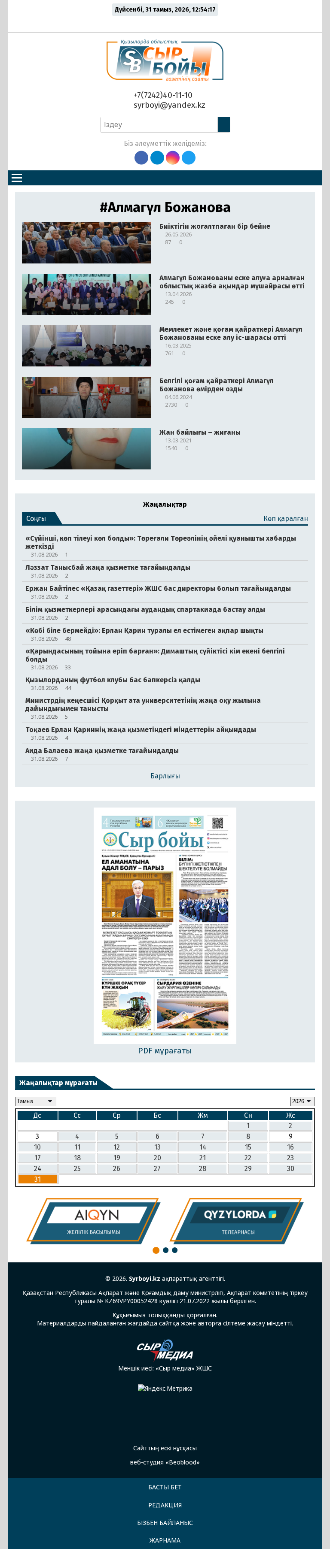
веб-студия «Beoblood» (165, 1462)
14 (202, 1147)
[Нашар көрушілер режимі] (167, 22)
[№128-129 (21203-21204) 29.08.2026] (165, 927)
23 (290, 1158)
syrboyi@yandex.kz (168, 105)
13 (157, 1147)
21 (202, 1158)
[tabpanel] (93, 1221)
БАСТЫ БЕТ (165, 1487)
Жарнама (165, 1540)
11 (77, 1147)
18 (77, 1158)
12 (116, 1147)
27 (157, 1169)
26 (116, 1169)
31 (37, 1179)
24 (37, 1169)
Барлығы (165, 776)
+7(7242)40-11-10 (161, 95)
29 (248, 1169)
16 (290, 1147)
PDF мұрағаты (165, 1051)
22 (247, 1158)
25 (77, 1169)
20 (157, 1158)
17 (37, 1158)
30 (290, 1169)
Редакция (165, 1505)
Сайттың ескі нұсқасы (165, 1448)
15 (248, 1147)
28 (202, 1169)
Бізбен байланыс (165, 1523)
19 (116, 1158)
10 (37, 1147)
